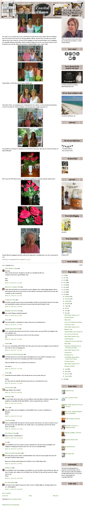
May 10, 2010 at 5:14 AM (13, 283)
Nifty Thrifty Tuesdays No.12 (72, 336)
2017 (64, 277)
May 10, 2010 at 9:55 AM (13, 416)
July (66, 308)
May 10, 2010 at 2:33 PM (13, 463)
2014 (64, 285)
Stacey (6, 319)
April (66, 369)
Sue (6, 442)
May (66, 313)
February (67, 373)
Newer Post (5, 495)
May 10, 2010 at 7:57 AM (13, 383)
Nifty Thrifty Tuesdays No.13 (72, 327)
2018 (64, 275)
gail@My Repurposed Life (12, 328)
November (67, 299)
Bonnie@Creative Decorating (12, 310)
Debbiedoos (8, 396)
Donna (7, 407)
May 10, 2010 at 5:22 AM (13, 295)
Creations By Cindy (10, 299)
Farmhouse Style (69, 390)
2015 (64, 282)
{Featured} (18, 4)
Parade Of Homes (69, 317)
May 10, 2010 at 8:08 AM (13, 392)
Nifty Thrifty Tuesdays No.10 (72, 363)
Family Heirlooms (69, 339)
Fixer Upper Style (69, 453)
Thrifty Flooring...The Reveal (72, 418)
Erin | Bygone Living (10, 433)
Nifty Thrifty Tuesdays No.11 (72, 350)
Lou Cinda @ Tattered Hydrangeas (14, 354)
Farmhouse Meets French (71, 439)
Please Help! (68, 343)
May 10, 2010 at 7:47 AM (13, 350)
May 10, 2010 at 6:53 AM (13, 315)
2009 (64, 379)
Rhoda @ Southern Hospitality (13, 453)
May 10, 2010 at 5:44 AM (13, 306)
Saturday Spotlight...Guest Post (73, 432)
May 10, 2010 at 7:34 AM (13, 339)
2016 (64, 280)
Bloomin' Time (68, 329)
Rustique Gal (8, 467)
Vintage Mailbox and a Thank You (73, 331)
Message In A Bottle (70, 366)
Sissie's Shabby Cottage (11, 268)
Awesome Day (7, 12)
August (67, 306)
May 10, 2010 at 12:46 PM (13, 449)
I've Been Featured (69, 361)
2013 (64, 287)
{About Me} (10, 4)
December (67, 296)
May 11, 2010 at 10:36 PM (13, 489)
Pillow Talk (67, 319)
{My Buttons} (37, 4)
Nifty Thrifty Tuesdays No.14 (72, 315)
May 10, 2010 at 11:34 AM (14, 438)
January (67, 376)
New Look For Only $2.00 (71, 334)
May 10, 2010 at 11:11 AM (13, 429)
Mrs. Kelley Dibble (10, 482)
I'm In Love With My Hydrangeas (73, 322)
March (67, 371)
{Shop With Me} (28, 4)
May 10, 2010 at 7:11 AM (13, 324)
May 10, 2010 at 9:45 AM (13, 403)
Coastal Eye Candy (69, 324)
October (67, 301)
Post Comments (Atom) (15, 499)
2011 (64, 292)
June (66, 310)
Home (2, 4)
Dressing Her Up (69, 355)
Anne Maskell (8, 420)
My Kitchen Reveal (70, 446)
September (68, 303)
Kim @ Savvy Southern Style (12, 287)
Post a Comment (6, 493)
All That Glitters (9, 387)
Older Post (55, 495)
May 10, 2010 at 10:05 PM (13, 478)
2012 (64, 289)
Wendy (7, 373)
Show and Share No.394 (71, 397)
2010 (64, 294)
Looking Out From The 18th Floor (73, 341)
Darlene (7, 343)
